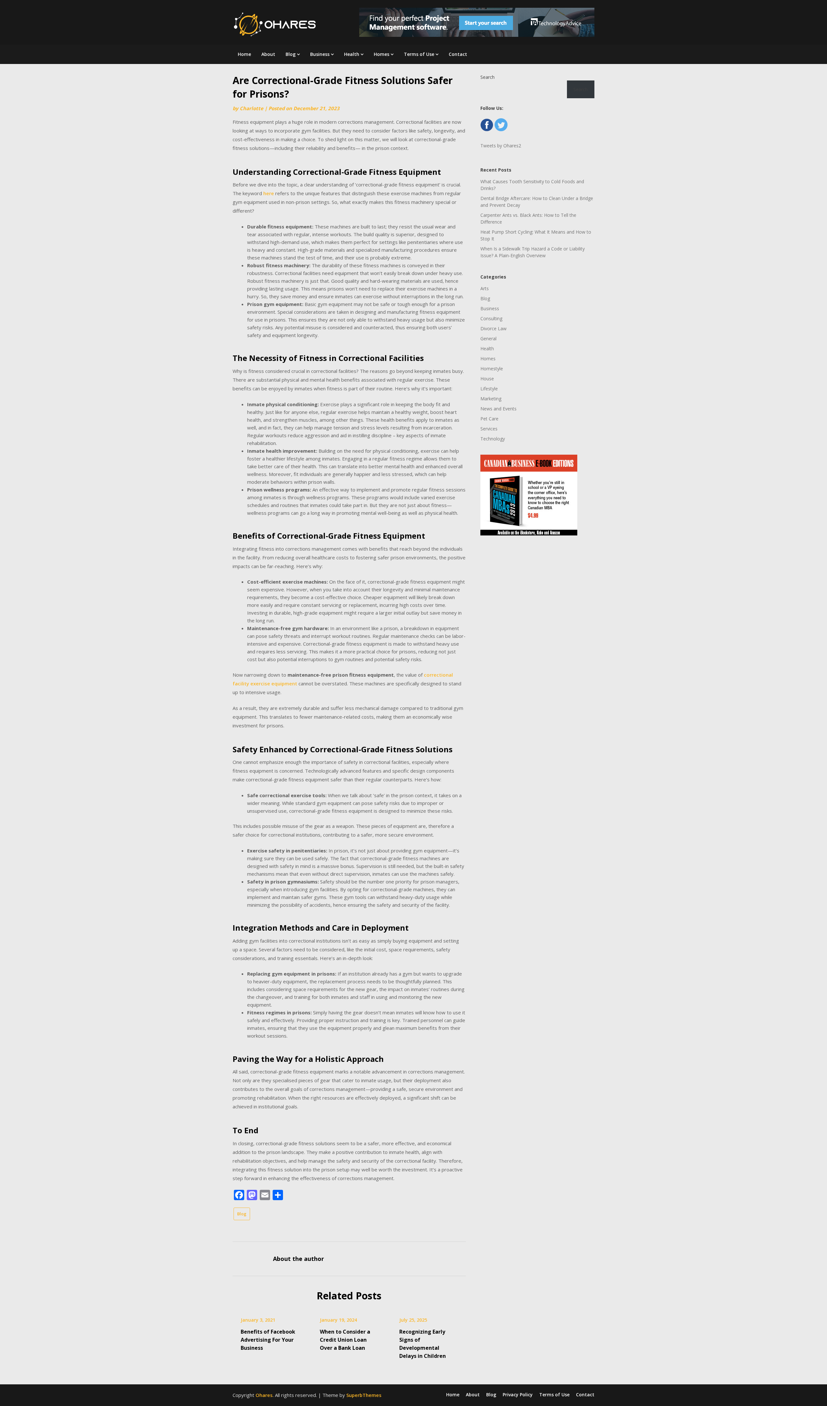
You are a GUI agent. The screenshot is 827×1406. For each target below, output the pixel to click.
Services (488, 429)
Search (487, 77)
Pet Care (489, 419)
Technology (492, 439)
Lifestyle (489, 389)
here (268, 193)
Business (320, 54)
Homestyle (491, 368)
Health (351, 54)
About (268, 54)
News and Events (498, 409)
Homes (381, 54)
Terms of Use (419, 54)
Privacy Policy (518, 1394)
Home (244, 54)
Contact (458, 54)
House (487, 378)
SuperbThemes (364, 1395)
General (488, 338)
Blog (291, 54)
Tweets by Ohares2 (500, 146)
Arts (484, 288)
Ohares (264, 1395)
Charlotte (251, 108)
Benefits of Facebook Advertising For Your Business (268, 1339)
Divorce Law (493, 328)
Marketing (490, 399)
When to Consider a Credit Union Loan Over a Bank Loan (345, 1339)
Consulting (491, 318)
